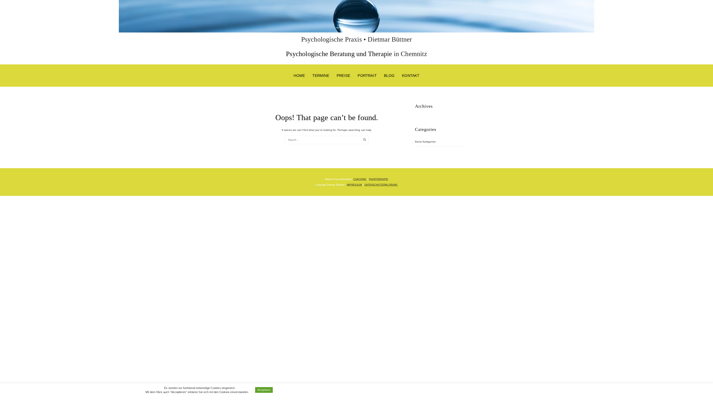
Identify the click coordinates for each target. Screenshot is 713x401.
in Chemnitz (409, 54)
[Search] (365, 140)
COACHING (360, 179)
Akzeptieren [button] (264, 390)
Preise (343, 76)
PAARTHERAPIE (378, 179)
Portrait (367, 76)
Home (299, 76)
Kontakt (410, 76)
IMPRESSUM (354, 184)
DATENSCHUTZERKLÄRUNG (381, 184)
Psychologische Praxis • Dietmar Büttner (356, 39)
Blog (389, 76)
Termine (320, 76)
